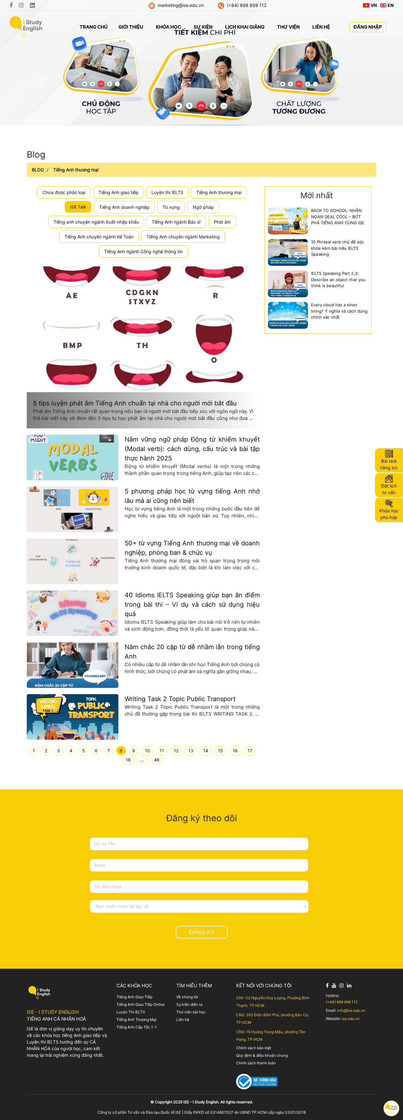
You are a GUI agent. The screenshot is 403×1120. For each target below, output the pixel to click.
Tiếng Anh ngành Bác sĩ (176, 222)
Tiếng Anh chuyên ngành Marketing (183, 236)
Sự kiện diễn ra (189, 1004)
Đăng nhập (368, 27)
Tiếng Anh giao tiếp (119, 192)
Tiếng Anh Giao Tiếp (134, 997)
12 (176, 750)
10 (147, 750)
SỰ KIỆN (203, 27)
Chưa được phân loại (64, 192)
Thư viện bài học (191, 1012)
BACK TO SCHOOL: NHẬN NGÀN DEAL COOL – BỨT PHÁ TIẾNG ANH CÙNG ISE (337, 216)
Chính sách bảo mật (253, 1047)
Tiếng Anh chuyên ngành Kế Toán (99, 236)
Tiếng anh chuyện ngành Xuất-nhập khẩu (96, 222)
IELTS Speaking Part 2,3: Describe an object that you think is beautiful (338, 279)
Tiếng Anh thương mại (76, 169)
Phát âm (222, 222)
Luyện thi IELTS (167, 192)
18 (128, 759)
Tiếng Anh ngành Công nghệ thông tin (143, 251)
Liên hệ (182, 1019)
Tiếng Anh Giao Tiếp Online (140, 1004)
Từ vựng (171, 207)
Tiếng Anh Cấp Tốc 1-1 (136, 1027)
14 (205, 750)
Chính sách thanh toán (256, 1063)
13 (190, 750)
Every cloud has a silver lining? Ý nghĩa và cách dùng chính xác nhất (339, 311)
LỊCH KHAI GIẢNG (244, 27)
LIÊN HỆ (321, 27)
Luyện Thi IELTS (130, 1012)
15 (220, 750)
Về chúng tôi (187, 997)
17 (249, 750)
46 (157, 759)
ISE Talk (78, 206)
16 (235, 750)
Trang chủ (94, 27)
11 (162, 750)
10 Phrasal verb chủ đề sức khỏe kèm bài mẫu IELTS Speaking (337, 248)
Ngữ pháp (203, 207)
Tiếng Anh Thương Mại (136, 1019)
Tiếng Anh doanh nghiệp (124, 207)
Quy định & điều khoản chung (262, 1055)
